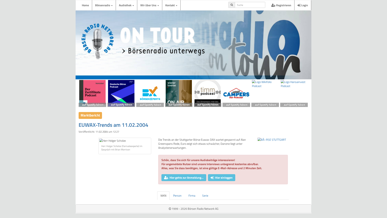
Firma (191, 195)
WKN (163, 195)
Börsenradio (103, 5)
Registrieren (283, 5)
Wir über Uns (148, 5)
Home (85, 5)
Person (177, 195)
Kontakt (170, 5)
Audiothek (125, 5)
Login (304, 5)
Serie (205, 195)
